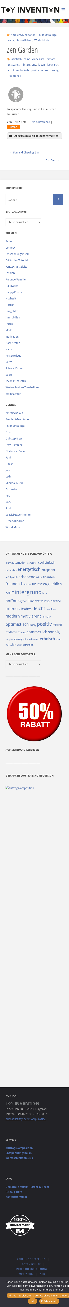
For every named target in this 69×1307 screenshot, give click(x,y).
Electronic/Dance (16, 451)
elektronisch (11, 570)
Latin (9, 476)
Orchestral (12, 489)
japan (41, 64)
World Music (41, 40)
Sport (9, 374)
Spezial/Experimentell (19, 514)
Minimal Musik (14, 483)
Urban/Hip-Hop (15, 521)
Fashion (10, 273)
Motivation (12, 336)
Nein (32, 1301)
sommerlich (37, 632)
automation (18, 562)
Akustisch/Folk (14, 413)
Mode (9, 330)
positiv (35, 70)
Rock (8, 502)
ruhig (55, 70)
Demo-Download (40, 122)
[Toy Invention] (30, 9)
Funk (8, 457)
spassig (18, 639)
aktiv (8, 562)
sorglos (9, 639)
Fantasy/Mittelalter (17, 266)
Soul (8, 508)
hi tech (45, 593)
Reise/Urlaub (24, 40)
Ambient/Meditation (23, 34)
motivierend (31, 616)
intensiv (13, 608)
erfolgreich (12, 577)
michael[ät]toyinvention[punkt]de (26, 1119)
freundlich (14, 584)
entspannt (13, 64)
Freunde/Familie (16, 279)
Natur (10, 40)
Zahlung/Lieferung (31, 1259)
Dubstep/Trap (14, 438)
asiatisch (17, 59)
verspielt (11, 644)
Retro (9, 362)
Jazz (8, 470)
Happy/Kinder (14, 292)
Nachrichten (13, 343)
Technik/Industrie (16, 381)
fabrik (39, 577)
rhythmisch (13, 632)
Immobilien (13, 317)
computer (32, 563)
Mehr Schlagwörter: (21, 654)
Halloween (12, 285)
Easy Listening (14, 444)
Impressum (26, 1274)
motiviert (47, 617)
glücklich (55, 584)
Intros (9, 323)
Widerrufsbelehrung (31, 1269)
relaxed (45, 70)
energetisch (29, 569)
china (27, 59)
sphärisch (28, 639)
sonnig (54, 632)
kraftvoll (27, 609)
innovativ (36, 601)
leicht (10, 70)
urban (58, 639)
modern (13, 616)
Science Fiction (14, 368)
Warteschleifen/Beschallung (22, 387)
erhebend (26, 577)
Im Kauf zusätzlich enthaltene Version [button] (36, 135)
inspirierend (52, 601)
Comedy (11, 247)
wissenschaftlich (25, 644)
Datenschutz (31, 1264)
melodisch (22, 70)
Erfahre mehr (49, 1301)
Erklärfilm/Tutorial (17, 260)
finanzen (49, 577)
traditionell (14, 75)
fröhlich (27, 584)
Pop (8, 495)
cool (41, 562)
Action (9, 241)
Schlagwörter (16, 212)
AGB (42, 1274)
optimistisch (17, 624)
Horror (10, 304)
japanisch (52, 64)
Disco (9, 432)
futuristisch (39, 584)
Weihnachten (13, 393)
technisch (47, 639)
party (33, 625)
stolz (35, 639)
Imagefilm (12, 311)
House (9, 463)
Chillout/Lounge (47, 34)
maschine (51, 609)
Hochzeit (11, 298)
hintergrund (29, 64)
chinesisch (38, 59)
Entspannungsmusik (17, 254)
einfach (51, 59)
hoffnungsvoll (18, 601)
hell (8, 593)
